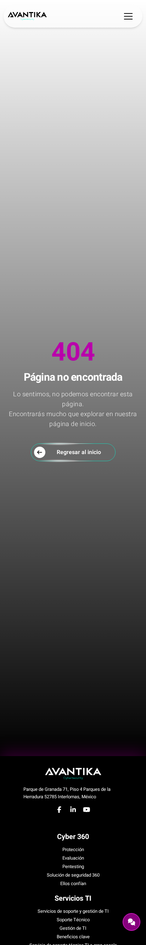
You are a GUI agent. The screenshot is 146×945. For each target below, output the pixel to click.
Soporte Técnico (73, 919)
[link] (27, 16)
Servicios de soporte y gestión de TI (73, 911)
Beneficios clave (73, 936)
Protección (73, 849)
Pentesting (73, 866)
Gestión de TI (73, 928)
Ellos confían (73, 883)
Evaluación (73, 858)
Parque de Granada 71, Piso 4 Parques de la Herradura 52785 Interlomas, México (67, 793)
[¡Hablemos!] (131, 922)
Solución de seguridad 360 (73, 875)
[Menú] (128, 16)
